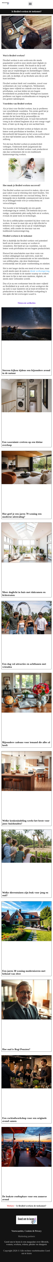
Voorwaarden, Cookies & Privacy (26, 1231)
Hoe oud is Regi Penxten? (16, 1049)
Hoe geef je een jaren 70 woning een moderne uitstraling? (22, 515)
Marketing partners (26, 1236)
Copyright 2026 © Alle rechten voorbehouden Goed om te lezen (26, 1251)
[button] (30, 3)
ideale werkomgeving (39, 271)
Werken (10, 1206)
